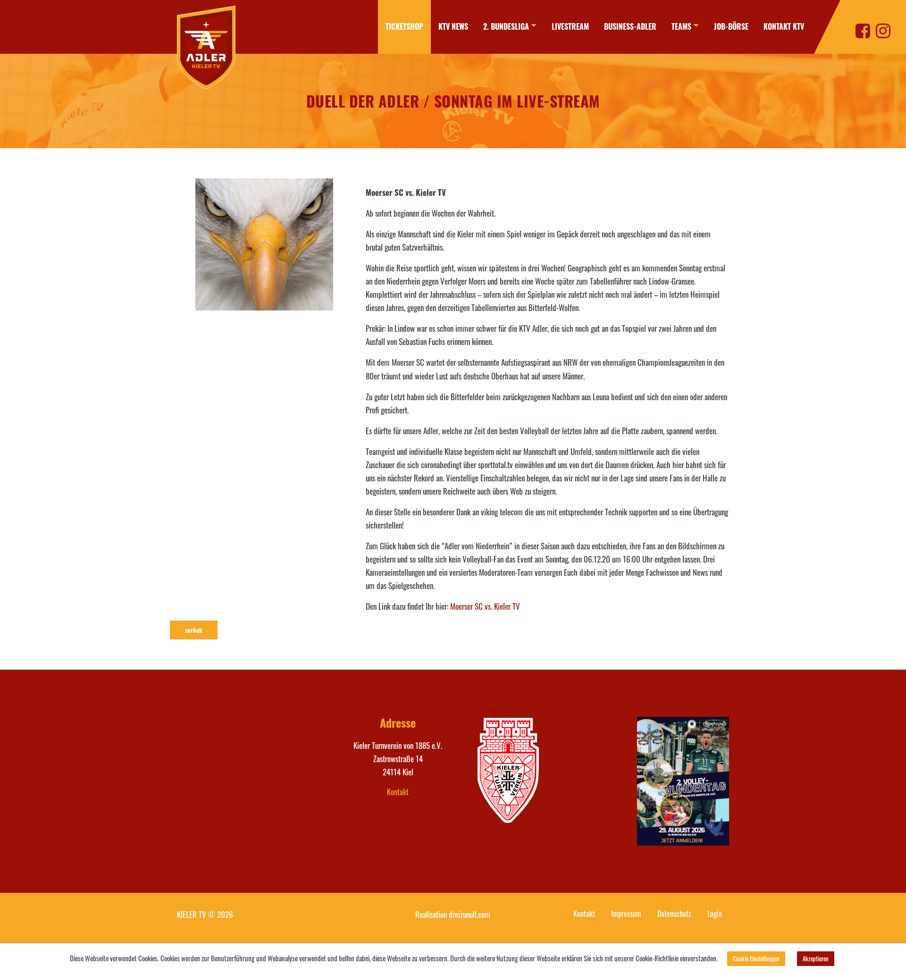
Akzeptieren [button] (816, 958)
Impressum (626, 913)
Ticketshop (404, 26)
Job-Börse (731, 26)
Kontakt (398, 792)
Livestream (570, 26)
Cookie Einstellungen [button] (756, 958)
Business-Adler (630, 26)
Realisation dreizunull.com (452, 914)
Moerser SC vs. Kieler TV (485, 606)
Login (714, 913)
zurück (193, 630)
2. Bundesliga (506, 26)
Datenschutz (674, 913)
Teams (681, 26)
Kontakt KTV (783, 26)
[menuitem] (404, 27)
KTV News (453, 26)
